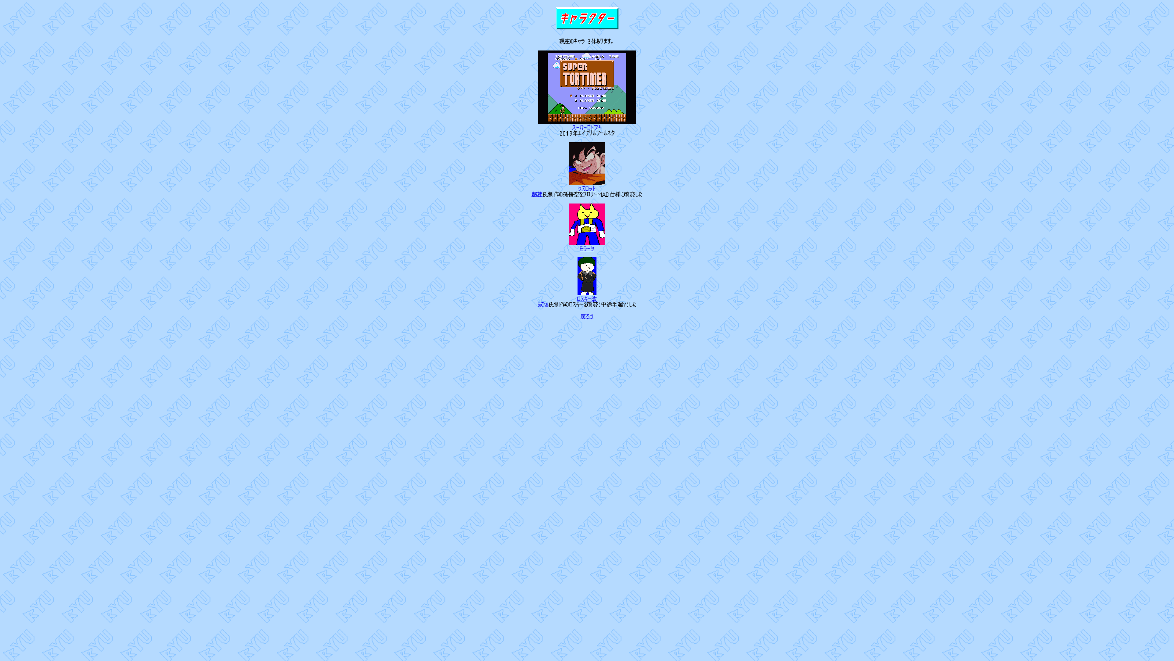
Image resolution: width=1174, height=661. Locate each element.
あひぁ (543, 304)
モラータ (587, 249)
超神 (537, 194)
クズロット (587, 189)
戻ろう (587, 316)
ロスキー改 (587, 299)
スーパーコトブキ (587, 127)
